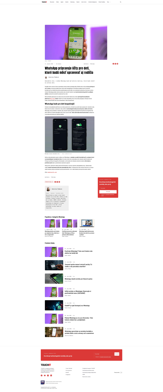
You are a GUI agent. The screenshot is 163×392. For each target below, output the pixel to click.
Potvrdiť (108, 191)
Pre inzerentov (69, 370)
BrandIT (67, 372)
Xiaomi (77, 2)
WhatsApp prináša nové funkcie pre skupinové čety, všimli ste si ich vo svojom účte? (52, 233)
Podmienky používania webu (88, 370)
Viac (108, 2)
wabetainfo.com (52, 172)
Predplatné (68, 374)
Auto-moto (83, 2)
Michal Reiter (68, 281)
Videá (57, 2)
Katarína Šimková (54, 77)
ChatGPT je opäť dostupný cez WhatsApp (77, 305)
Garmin (66, 2)
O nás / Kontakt (69, 368)
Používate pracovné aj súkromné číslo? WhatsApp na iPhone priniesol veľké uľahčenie (69, 233)
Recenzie (52, 2)
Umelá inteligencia (92, 2)
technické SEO (44, 388)
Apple (62, 2)
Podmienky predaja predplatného (89, 372)
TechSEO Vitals (54, 388)
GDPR (84, 374)
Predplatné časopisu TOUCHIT (89, 368)
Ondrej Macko (68, 268)
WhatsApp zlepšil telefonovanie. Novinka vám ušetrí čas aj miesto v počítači (86, 233)
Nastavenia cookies (87, 376)
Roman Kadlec (65, 236)
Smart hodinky (102, 2)
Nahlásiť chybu (48, 181)
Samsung (72, 2)
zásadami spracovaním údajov (105, 356)
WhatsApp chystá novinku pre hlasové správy (78, 279)
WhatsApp (52, 98)
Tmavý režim (117, 372)
